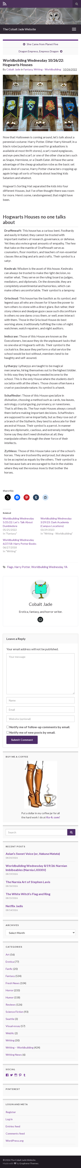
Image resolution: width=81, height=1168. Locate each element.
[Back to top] (72, 1159)
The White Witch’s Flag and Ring (28, 894)
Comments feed (15, 1133)
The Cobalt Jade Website (19, 29)
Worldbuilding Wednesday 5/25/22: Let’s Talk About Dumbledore (18, 522)
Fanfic (9, 968)
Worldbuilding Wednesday (47, 567)
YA (65, 567)
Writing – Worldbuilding (20, 1047)
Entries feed (13, 1126)
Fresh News (13, 983)
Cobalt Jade (13, 69)
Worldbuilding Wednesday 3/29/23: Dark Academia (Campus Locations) (56, 522)
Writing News (14, 1054)
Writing (10, 1040)
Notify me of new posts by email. (32, 732)
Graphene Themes (28, 1163)
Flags (10, 567)
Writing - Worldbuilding (47, 69)
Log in (9, 1119)
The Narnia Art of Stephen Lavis (28, 882)
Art (8, 954)
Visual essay (13, 1026)
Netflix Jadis (14, 906)
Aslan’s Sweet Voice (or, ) (33, 853)
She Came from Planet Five (42, 44)
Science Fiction (14, 1011)
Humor (10, 997)
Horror (9, 990)
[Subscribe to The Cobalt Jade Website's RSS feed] (4, 3)
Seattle (10, 1018)
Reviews (11, 1004)
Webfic (10, 1033)
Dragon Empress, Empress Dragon (39, 51)
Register (11, 1112)
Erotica (10, 961)
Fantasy (28, 69)
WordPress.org (15, 1140)
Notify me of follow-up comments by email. (39, 727)
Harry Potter (22, 567)
